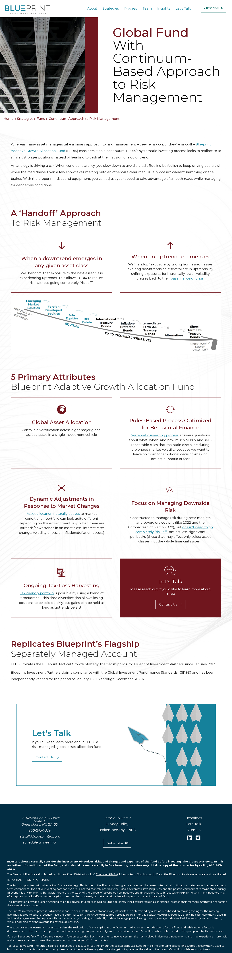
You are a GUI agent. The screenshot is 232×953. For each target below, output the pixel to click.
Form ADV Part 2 (117, 818)
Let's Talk (193, 824)
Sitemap (194, 830)
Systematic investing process (155, 435)
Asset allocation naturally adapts (53, 514)
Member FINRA (107, 874)
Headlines (193, 818)
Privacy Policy (117, 824)
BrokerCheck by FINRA (117, 830)
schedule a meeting (39, 842)
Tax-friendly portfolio (37, 593)
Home (9, 119)
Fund (41, 119)
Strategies (25, 119)
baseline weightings (187, 278)
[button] (213, 8)
